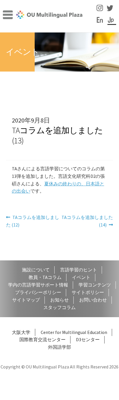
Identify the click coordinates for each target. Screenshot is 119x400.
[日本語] (112, 22)
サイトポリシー (88, 292)
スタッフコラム (59, 307)
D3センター (88, 339)
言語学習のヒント (78, 270)
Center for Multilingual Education (74, 332)
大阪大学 (21, 332)
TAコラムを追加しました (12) (33, 221)
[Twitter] (111, 11)
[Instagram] (101, 11)
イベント (81, 277)
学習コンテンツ (95, 285)
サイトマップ (26, 300)
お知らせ (59, 300)
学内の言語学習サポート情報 (38, 285)
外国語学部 (59, 347)
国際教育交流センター (42, 339)
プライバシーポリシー (38, 292)
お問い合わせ (93, 300)
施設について (36, 270)
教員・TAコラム (45, 277)
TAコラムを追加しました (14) (87, 221)
